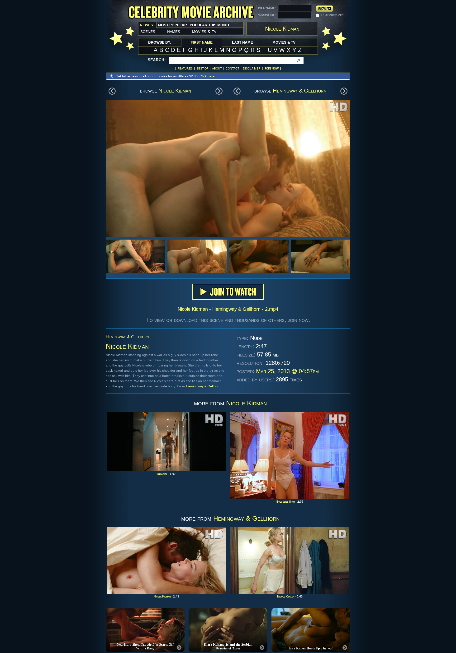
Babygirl (162, 474)
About (217, 68)
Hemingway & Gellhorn (300, 91)
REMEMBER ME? (332, 15)
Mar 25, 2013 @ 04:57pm (287, 371)
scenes (147, 31)
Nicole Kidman (174, 91)
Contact (232, 68)
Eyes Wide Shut (285, 501)
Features (185, 68)
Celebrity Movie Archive (191, 12)
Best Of (202, 68)
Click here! (207, 76)
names (173, 31)
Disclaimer (252, 68)
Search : (157, 60)
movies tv (204, 31)
